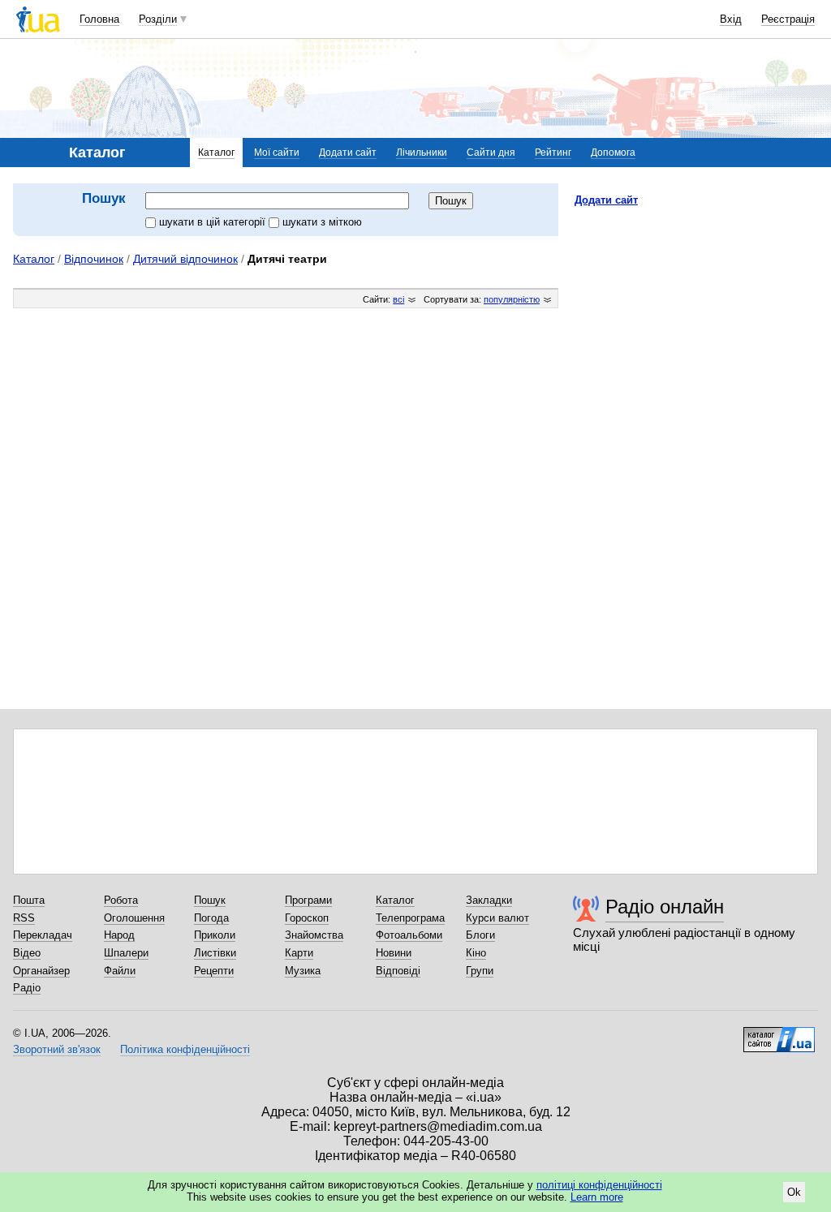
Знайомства (314, 935)
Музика (303, 971)
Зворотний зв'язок (57, 1049)
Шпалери (126, 953)
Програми (308, 900)
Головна (99, 19)
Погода (211, 918)
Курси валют (497, 918)
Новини (393, 953)
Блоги (480, 935)
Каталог (216, 152)
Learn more (597, 1197)
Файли (120, 971)
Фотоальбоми (409, 935)
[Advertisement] (696, 318)
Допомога (613, 152)
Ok (794, 1192)
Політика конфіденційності (185, 1049)
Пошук (210, 900)
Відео (27, 953)
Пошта (29, 900)
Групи (479, 971)
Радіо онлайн (664, 907)
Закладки (489, 900)
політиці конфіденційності (599, 1185)
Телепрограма (410, 918)
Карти (299, 953)
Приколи (214, 935)
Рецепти (214, 971)
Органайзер (41, 971)
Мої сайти (276, 152)
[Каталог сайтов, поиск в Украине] (779, 1033)
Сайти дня (491, 152)
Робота (121, 900)
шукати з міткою (322, 222)
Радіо (27, 988)
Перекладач (42, 935)
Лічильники (421, 152)
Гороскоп (307, 918)
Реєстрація (788, 19)
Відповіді (398, 971)
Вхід (731, 19)
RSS (24, 918)
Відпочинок (93, 258)
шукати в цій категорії (214, 222)
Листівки (215, 953)
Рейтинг (553, 152)
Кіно (476, 953)
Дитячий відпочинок (185, 258)
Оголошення (134, 918)
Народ (119, 935)
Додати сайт (348, 152)
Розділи (158, 19)
